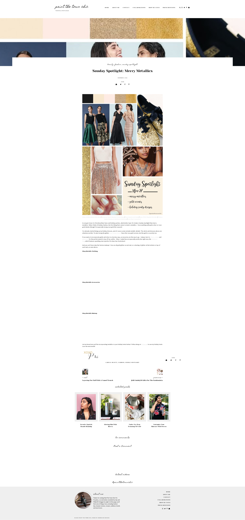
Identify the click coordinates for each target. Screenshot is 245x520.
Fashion (118, 64)
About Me (116, 7)
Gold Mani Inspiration (134, 219)
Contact (126, 7)
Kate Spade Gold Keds (132, 217)
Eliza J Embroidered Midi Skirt (91, 217)
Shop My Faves (154, 7)
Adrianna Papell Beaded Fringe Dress (113, 217)
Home (107, 7)
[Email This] (116, 84)
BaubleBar (85, 239)
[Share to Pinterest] (129, 84)
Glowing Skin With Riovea (110, 425)
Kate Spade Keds (114, 233)
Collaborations (139, 7)
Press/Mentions (169, 7)
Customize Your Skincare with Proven (158, 425)
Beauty (110, 64)
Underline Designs (103, 518)
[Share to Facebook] (125, 84)
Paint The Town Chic (72, 7)
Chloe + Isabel (154, 237)
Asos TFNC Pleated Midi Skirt (148, 217)
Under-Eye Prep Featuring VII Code (134, 425)
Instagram (144, 344)
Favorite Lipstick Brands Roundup (86, 425)
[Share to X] (121, 84)
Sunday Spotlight (130, 64)
